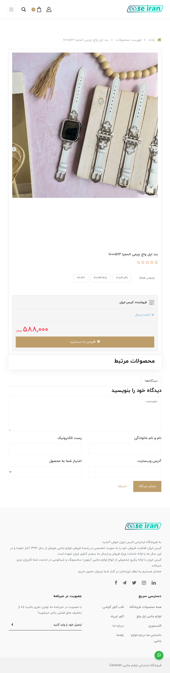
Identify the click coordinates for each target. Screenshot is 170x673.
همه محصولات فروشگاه (145, 607)
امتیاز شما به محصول (65, 461)
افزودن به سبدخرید (83, 342)
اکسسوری (155, 626)
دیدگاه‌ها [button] (151, 381)
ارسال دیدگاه (147, 486)
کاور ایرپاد (117, 616)
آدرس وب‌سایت (149, 461)
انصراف (122, 486)
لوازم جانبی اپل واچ (149, 616)
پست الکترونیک (70, 438)
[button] (48, 9)
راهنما (120, 635)
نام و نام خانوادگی (147, 438)
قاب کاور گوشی (113, 607)
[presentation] (156, 149)
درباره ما (118, 626)
